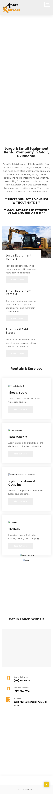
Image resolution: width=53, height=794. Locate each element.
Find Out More (20, 409)
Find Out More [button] (17, 279)
